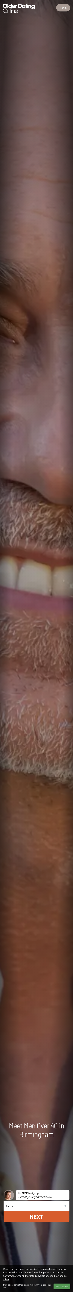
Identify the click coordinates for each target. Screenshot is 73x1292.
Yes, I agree (62, 1286)
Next (36, 1216)
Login (63, 7)
